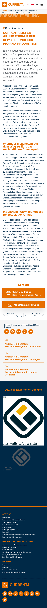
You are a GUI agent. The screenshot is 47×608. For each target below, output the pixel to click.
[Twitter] (6, 331)
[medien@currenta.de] (10, 304)
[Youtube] (18, 331)
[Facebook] (12, 331)
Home (4, 10)
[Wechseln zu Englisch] (28, 4)
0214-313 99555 (21, 291)
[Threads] (32, 593)
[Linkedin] (30, 331)
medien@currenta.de (27, 304)
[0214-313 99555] (8, 293)
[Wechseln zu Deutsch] (32, 4)
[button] (42, 4)
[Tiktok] (26, 593)
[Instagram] (24, 331)
